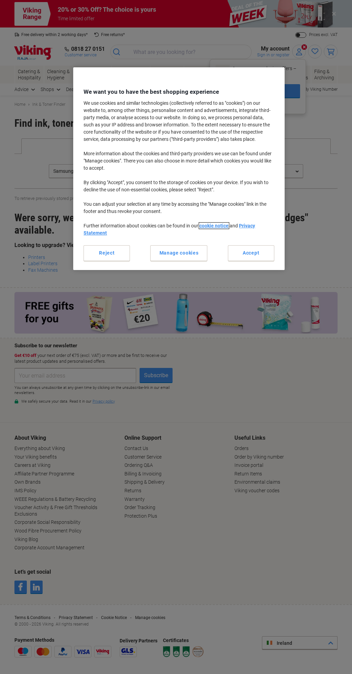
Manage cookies (179, 253)
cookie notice (214, 225)
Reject (106, 253)
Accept (251, 253)
